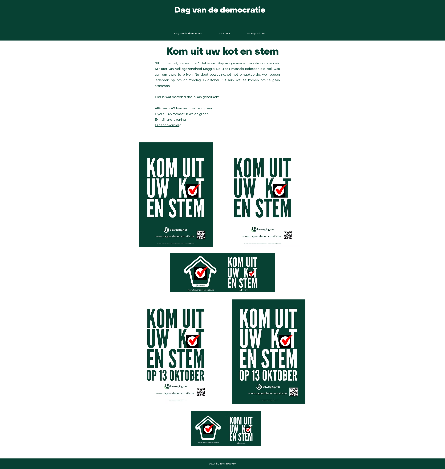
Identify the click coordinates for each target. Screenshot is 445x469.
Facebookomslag (168, 125)
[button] (255, 33)
